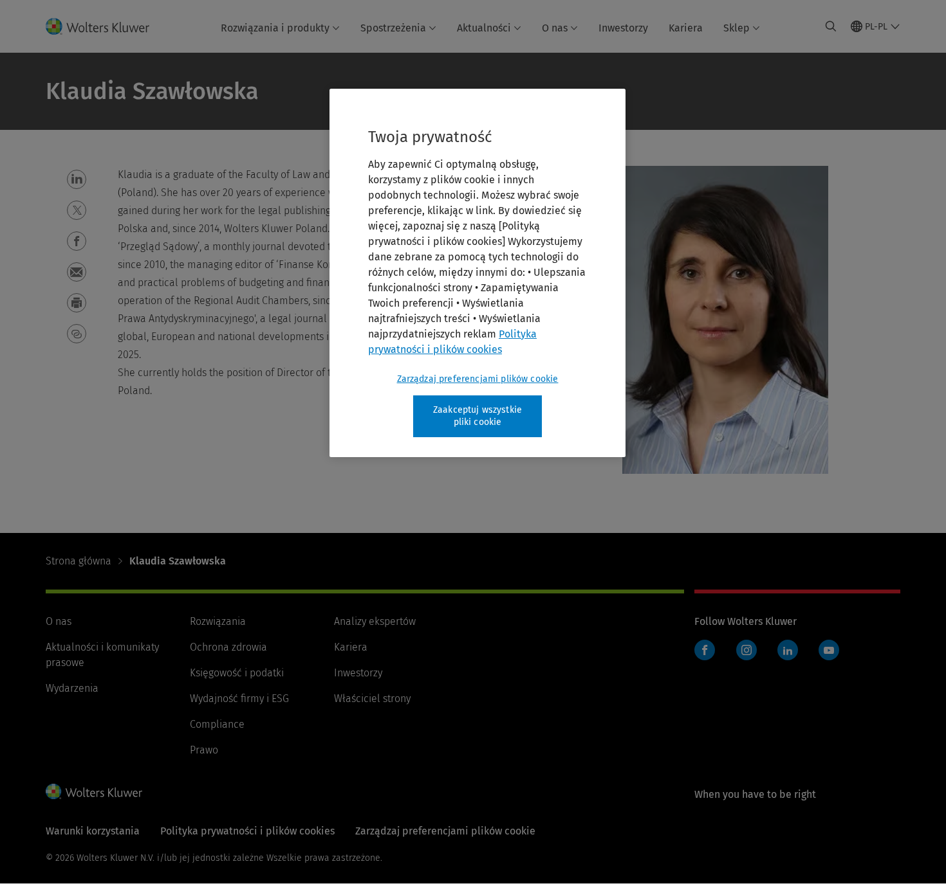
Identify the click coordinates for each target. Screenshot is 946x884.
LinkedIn (787, 650)
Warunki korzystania (93, 831)
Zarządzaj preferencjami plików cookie (478, 379)
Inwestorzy (623, 28)
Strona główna (78, 561)
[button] (76, 179)
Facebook (704, 650)
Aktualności (484, 28)
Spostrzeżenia (393, 28)
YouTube (829, 650)
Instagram (746, 650)
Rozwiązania (218, 621)
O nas (555, 28)
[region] (477, 273)
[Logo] (105, 26)
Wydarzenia (72, 688)
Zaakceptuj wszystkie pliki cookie (477, 416)
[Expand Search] (831, 26)
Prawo (204, 750)
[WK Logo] (94, 791)
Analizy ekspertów (375, 621)
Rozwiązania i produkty (275, 28)
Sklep (736, 28)
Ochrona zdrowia (228, 647)
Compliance (217, 724)
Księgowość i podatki (237, 673)
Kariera (686, 28)
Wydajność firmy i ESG (239, 698)
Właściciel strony (372, 698)
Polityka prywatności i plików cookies (247, 831)
